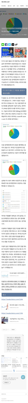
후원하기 (22, 6)
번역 (14, 6)
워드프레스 (3, 6)
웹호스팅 (9, 6)
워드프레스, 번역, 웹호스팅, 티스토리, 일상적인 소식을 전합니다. (10, 378)
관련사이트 (3, 394)
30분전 (5, 376)
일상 (18, 6)
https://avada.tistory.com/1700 (12, 313)
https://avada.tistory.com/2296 (12, 299)
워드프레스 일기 (5, 2)
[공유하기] (6, 330)
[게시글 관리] (8, 330)
